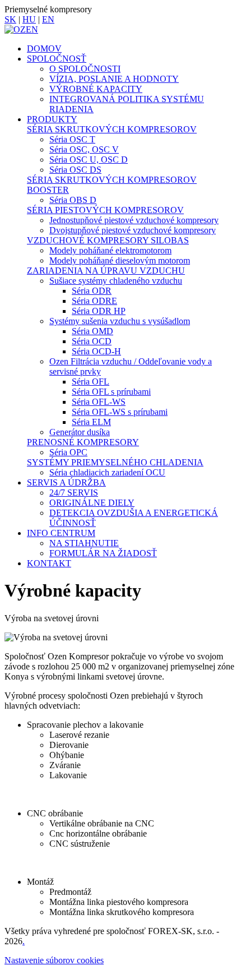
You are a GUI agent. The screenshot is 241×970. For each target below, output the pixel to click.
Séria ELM (91, 422)
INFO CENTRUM (61, 533)
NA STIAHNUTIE (84, 543)
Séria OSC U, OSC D (88, 159)
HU (29, 19)
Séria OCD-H (96, 351)
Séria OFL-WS (99, 402)
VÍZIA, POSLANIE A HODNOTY (114, 79)
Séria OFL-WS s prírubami (120, 412)
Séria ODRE (94, 301)
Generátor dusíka (79, 432)
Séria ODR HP (99, 311)
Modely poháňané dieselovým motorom (119, 260)
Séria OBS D (72, 200)
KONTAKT (49, 563)
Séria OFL (90, 381)
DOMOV (44, 48)
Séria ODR (92, 290)
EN (48, 19)
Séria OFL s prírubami (111, 391)
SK (10, 19)
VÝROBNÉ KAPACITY (95, 89)
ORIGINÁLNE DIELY (92, 502)
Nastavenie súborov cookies (54, 960)
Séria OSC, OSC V (84, 149)
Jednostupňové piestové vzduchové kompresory (134, 220)
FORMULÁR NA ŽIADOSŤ (103, 553)
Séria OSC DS (75, 169)
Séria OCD (92, 341)
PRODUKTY (52, 119)
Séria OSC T (72, 139)
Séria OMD (92, 331)
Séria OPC (68, 452)
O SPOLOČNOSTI (85, 68)
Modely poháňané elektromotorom (110, 250)
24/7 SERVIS (73, 492)
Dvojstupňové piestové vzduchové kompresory (132, 230)
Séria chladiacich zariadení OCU (107, 472)
